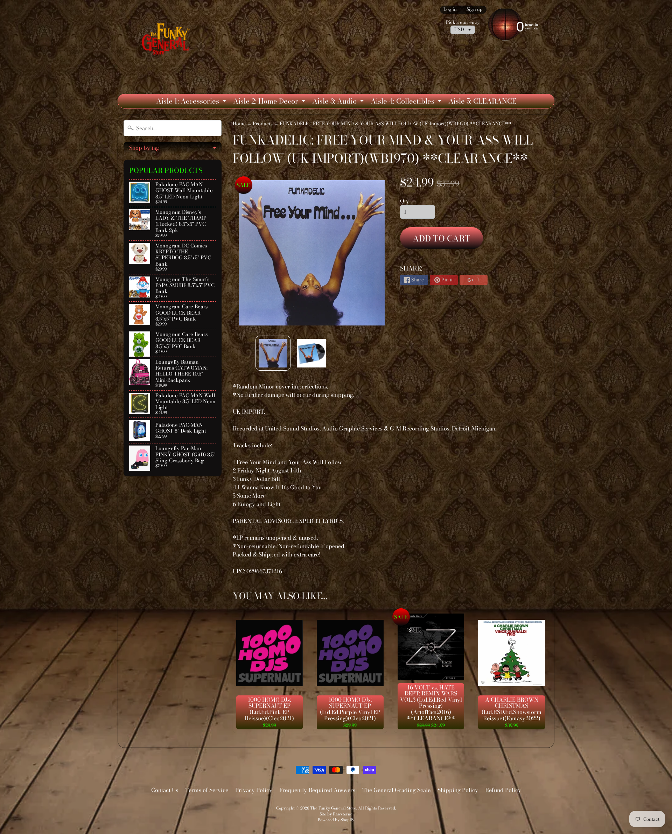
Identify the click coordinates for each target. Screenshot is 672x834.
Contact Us (164, 790)
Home (239, 123)
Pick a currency (462, 22)
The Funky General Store (333, 808)
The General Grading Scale (396, 790)
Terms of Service (206, 790)
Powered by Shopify (336, 819)
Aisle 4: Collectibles (407, 102)
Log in (450, 9)
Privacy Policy (253, 790)
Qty (404, 201)
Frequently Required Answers (317, 790)
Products (263, 123)
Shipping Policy (458, 790)
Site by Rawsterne (336, 814)
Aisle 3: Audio (338, 102)
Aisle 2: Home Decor (270, 102)
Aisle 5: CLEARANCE (482, 101)
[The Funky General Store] (167, 41)
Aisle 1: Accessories (192, 102)
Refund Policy (503, 790)
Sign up (475, 9)
